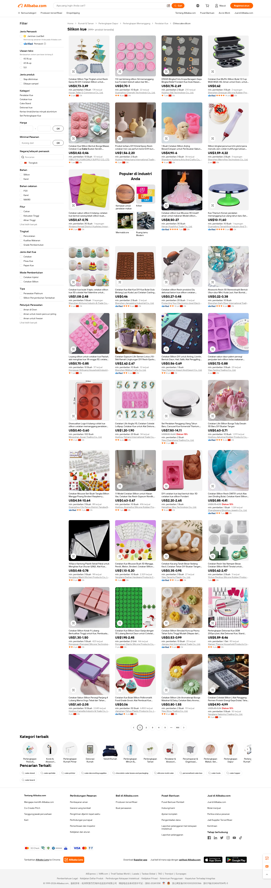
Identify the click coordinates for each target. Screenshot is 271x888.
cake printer (69, 773)
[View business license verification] (163, 883)
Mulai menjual (214, 808)
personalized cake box (192, 773)
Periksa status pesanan (218, 814)
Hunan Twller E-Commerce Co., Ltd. (86, 92)
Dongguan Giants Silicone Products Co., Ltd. (135, 644)
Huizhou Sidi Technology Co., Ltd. (178, 92)
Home (70, 23)
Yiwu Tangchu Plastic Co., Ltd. (176, 577)
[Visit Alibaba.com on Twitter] (222, 838)
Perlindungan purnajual (81, 820)
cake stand (30, 773)
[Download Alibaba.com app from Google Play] (236, 860)
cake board (30, 780)
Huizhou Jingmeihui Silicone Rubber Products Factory (135, 507)
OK (58, 128)
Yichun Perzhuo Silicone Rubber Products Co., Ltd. (228, 577)
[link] (267, 858)
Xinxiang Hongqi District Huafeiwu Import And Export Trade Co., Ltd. (89, 226)
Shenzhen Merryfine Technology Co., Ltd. (228, 159)
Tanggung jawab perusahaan (38, 814)
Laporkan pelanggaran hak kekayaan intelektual (179, 827)
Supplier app (140, 859)
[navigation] (42, 376)
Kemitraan (212, 826)
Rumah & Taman (86, 23)
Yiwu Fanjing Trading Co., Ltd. (222, 370)
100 (177, 727)
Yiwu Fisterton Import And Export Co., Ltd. (182, 370)
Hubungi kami (168, 808)
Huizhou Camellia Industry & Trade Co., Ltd (89, 711)
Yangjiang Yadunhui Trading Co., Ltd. (225, 714)
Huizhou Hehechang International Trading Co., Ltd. (135, 159)
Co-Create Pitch (32, 808)
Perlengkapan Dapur (108, 23)
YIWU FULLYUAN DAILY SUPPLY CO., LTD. (89, 159)
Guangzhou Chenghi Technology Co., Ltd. (135, 92)
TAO (160, 873)
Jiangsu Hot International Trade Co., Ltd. (181, 644)
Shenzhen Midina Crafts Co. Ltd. (130, 370)
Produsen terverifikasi (126, 802)
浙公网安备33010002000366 (186, 883)
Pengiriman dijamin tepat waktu (85, 814)
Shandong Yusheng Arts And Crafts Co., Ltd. (182, 159)
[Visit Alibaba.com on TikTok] (240, 838)
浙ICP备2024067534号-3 (215, 883)
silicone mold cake (165, 773)
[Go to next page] (184, 727)
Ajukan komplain (169, 814)
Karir (26, 820)
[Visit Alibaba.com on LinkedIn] (215, 838)
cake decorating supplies (95, 773)
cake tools (216, 773)
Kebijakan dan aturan (80, 832)
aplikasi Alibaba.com (190, 859)
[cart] (208, 6)
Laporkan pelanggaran (172, 834)
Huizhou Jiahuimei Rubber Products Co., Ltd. (228, 437)
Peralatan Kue (161, 23)
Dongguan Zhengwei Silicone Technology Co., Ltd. (89, 644)
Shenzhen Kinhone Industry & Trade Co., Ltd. (89, 303)
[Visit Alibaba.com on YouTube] (234, 838)
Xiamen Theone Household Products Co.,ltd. (228, 644)
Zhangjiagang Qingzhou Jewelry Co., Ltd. (227, 510)
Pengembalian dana (171, 820)
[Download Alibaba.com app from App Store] (213, 860)
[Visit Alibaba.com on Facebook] (209, 838)
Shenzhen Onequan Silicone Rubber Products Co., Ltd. (228, 92)
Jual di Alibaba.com (216, 802)
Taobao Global (148, 873)
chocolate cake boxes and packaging (132, 773)
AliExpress (91, 873)
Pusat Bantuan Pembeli (173, 802)
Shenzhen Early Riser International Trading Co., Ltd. (228, 303)
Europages (181, 873)
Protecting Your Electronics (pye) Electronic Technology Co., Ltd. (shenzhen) (182, 303)
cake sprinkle (49, 773)
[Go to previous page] (133, 727)
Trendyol (169, 873)
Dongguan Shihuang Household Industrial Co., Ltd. (89, 370)
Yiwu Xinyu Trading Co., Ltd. (175, 711)
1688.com (103, 873)
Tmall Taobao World (120, 873)
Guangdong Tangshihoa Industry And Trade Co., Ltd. (228, 226)
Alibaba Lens (42, 859)
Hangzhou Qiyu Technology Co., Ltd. (179, 507)
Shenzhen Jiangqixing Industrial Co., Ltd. (134, 303)
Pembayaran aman (79, 802)
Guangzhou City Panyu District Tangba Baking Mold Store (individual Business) (89, 507)
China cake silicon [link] (182, 23)
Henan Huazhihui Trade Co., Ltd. (177, 226)
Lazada (135, 873)
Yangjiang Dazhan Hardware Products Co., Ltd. (135, 577)
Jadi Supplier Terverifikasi (219, 820)
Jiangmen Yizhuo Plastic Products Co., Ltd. (135, 711)
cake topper (235, 773)
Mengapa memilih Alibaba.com (39, 802)
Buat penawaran (123, 808)
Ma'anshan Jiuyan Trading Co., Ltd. (85, 437)
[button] (168, 6)
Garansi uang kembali (80, 808)
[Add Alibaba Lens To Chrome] (73, 860)
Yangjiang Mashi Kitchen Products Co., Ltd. (89, 577)
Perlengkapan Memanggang (136, 23)
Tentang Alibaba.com (35, 795)
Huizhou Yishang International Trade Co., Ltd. (135, 437)
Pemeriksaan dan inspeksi (82, 826)
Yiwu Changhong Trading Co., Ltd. (178, 440)
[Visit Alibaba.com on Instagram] (228, 838)
